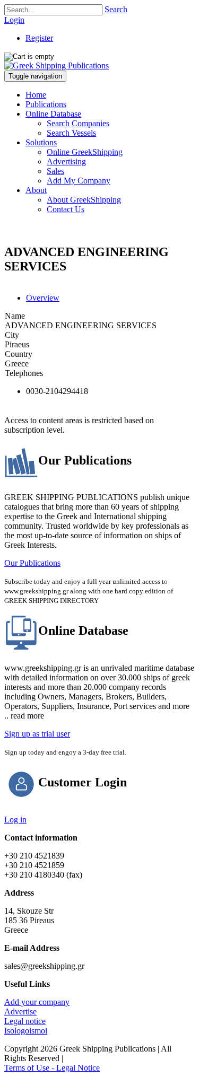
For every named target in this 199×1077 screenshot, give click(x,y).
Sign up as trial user (37, 733)
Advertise (20, 1011)
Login (14, 19)
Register (39, 37)
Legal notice (25, 1021)
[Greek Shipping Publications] (56, 65)
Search (116, 9)
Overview (42, 297)
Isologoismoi (25, 1030)
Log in (15, 819)
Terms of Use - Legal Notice (52, 1067)
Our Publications (32, 562)
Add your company (37, 1001)
